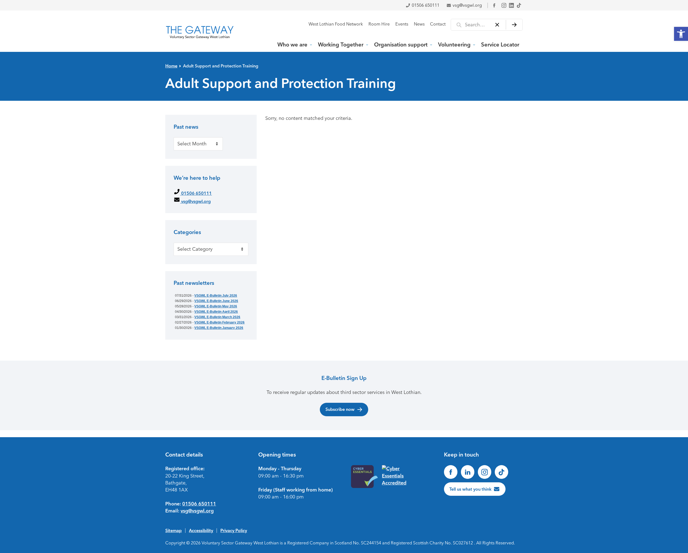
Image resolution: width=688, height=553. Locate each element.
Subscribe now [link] (339, 409)
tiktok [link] (519, 5)
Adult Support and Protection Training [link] (220, 66)
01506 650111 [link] (425, 5)
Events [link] (401, 24)
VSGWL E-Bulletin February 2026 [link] (219, 322)
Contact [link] (438, 24)
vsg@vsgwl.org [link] (467, 5)
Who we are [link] (292, 44)
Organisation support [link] (401, 44)
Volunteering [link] (454, 44)
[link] (681, 34)
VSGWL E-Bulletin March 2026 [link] (217, 317)
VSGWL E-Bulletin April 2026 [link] (216, 312)
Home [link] (171, 66)
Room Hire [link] (379, 24)
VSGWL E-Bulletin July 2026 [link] (215, 295)
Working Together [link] (340, 44)
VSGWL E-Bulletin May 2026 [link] (215, 306)
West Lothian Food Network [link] (336, 24)
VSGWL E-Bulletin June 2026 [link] (216, 301)
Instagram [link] (503, 5)
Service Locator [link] (500, 44)
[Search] (514, 25)
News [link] (419, 24)
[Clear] (497, 25)
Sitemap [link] (173, 530)
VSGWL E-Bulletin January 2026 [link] (218, 328)
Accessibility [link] (201, 530)
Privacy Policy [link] (233, 530)
